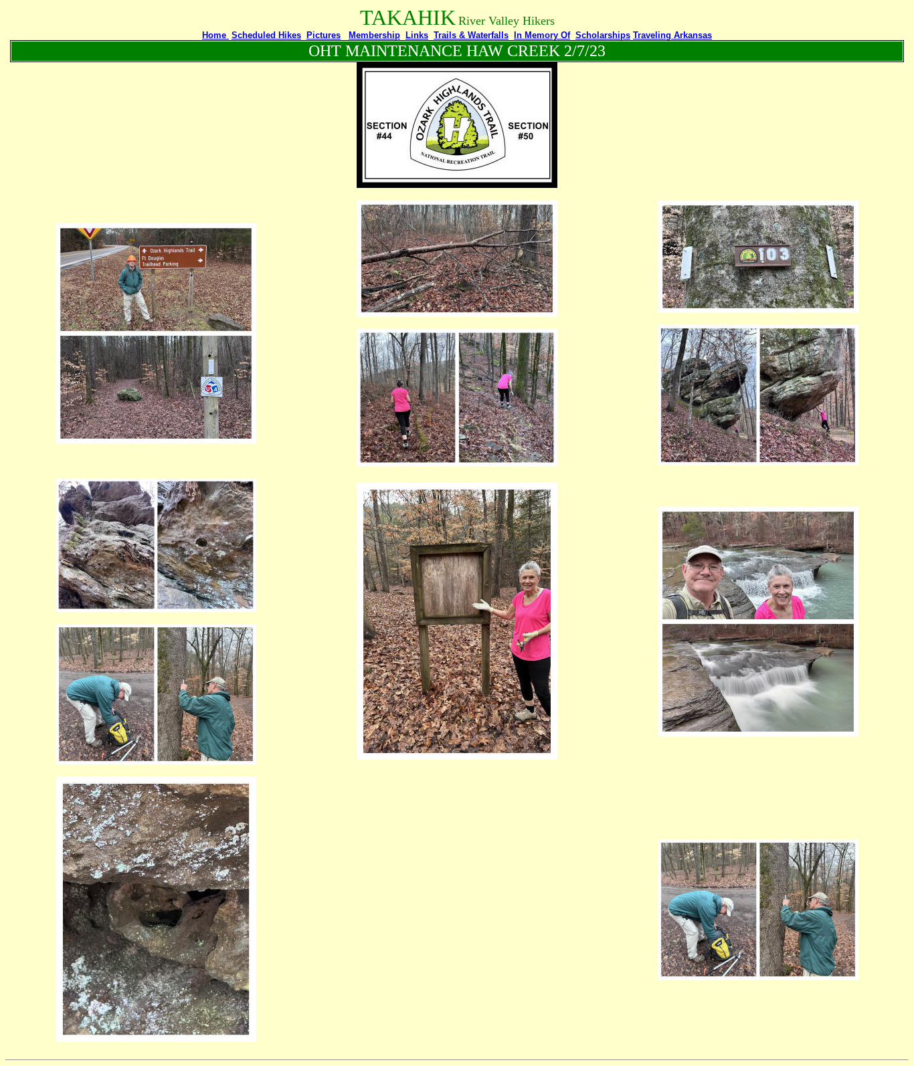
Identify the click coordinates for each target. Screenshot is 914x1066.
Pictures (323, 35)
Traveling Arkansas (672, 35)
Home (215, 35)
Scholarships (602, 35)
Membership (374, 35)
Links (416, 35)
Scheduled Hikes (266, 35)
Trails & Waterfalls (471, 35)
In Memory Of (542, 35)
